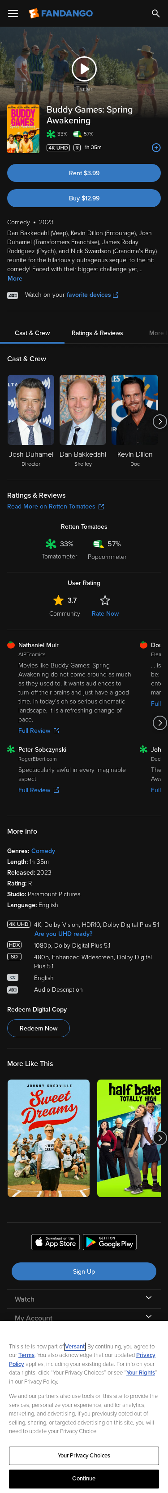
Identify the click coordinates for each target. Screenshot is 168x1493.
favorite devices (89, 295)
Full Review (34, 731)
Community (64, 613)
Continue (83, 1478)
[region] (84, 1407)
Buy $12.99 (84, 198)
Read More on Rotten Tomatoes (51, 506)
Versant (75, 1346)
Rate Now (105, 613)
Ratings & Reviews (97, 333)
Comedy (43, 851)
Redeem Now (38, 1028)
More (15, 278)
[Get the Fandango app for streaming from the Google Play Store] (109, 1243)
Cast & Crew (32, 333)
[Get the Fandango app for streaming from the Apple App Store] (55, 1243)
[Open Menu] (13, 13)
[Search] (156, 14)
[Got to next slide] (159, 421)
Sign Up (84, 1271)
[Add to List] (156, 147)
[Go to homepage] (61, 14)
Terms (26, 1355)
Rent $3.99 (84, 173)
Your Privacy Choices (84, 1455)
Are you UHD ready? (63, 934)
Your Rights (140, 1372)
